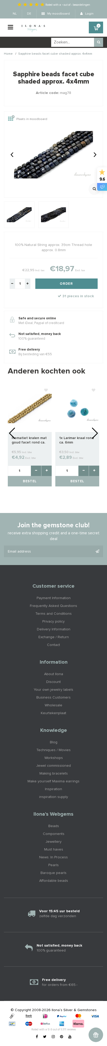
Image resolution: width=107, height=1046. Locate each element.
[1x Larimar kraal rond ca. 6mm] (77, 408)
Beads (53, 826)
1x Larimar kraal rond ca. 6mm (76, 440)
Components (53, 834)
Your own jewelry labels (53, 690)
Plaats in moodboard (31, 119)
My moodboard (58, 13)
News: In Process (53, 857)
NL (15, 13)
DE (29, 13)
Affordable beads (53, 881)
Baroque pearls (53, 873)
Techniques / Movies (53, 750)
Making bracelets (53, 773)
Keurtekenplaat (53, 713)
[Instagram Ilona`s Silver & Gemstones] (53, 1036)
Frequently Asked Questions (53, 606)
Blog (53, 742)
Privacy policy (53, 621)
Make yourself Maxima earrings (53, 781)
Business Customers (53, 697)
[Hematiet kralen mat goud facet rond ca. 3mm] (30, 408)
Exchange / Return (53, 637)
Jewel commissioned (53, 766)
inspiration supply (53, 797)
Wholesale (53, 705)
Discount (53, 682)
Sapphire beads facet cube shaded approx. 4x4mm (55, 53)
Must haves (53, 849)
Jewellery (53, 842)
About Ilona (53, 674)
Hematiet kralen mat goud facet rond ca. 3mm (29, 440)
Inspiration (53, 789)
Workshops (53, 758)
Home (8, 53)
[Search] (98, 42)
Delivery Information (53, 629)
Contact (53, 645)
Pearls (53, 865)
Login (88, 13)
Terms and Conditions (53, 614)
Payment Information (54, 598)
